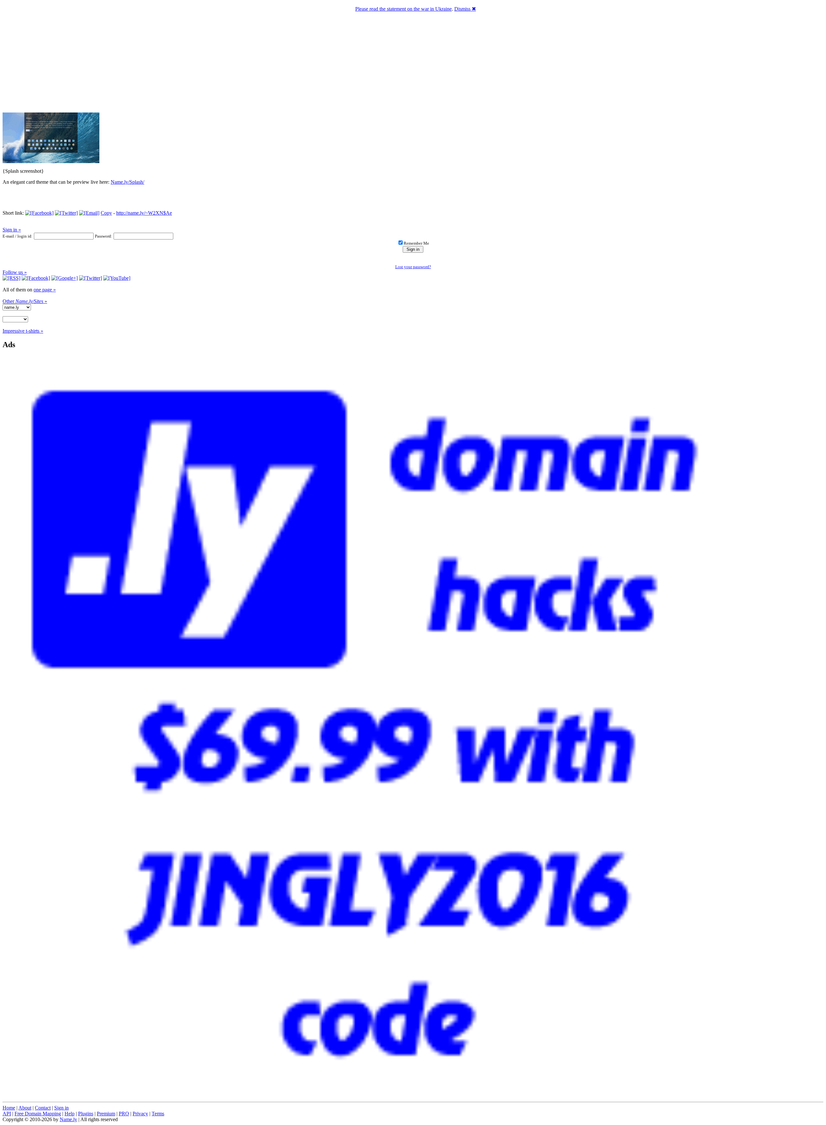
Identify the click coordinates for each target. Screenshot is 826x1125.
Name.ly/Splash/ (127, 182)
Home (9, 1107)
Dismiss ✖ (465, 9)
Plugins (85, 1113)
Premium (106, 1113)
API (7, 1113)
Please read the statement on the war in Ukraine (403, 9)
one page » (45, 289)
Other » (25, 301)
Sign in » (12, 229)
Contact (43, 1107)
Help (70, 1113)
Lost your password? (413, 266)
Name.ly (68, 1119)
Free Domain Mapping (38, 1113)
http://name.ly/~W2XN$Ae (144, 213)
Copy (106, 213)
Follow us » (15, 272)
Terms (158, 1113)
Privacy (140, 1113)
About (24, 1107)
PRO (124, 1113)
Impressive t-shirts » (23, 331)
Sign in (61, 1107)
